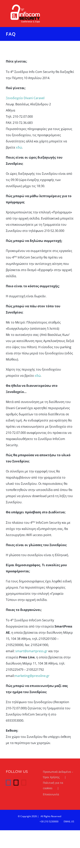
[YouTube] (23, 782)
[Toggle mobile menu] (72, 6)
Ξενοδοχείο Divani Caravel (25, 98)
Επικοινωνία (51, 794)
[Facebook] (8, 782)
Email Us (68, 821)
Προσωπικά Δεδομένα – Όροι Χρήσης (58, 774)
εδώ (19, 147)
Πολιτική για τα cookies (53, 785)
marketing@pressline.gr (32, 676)
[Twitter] (16, 782)
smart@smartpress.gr (31, 651)
